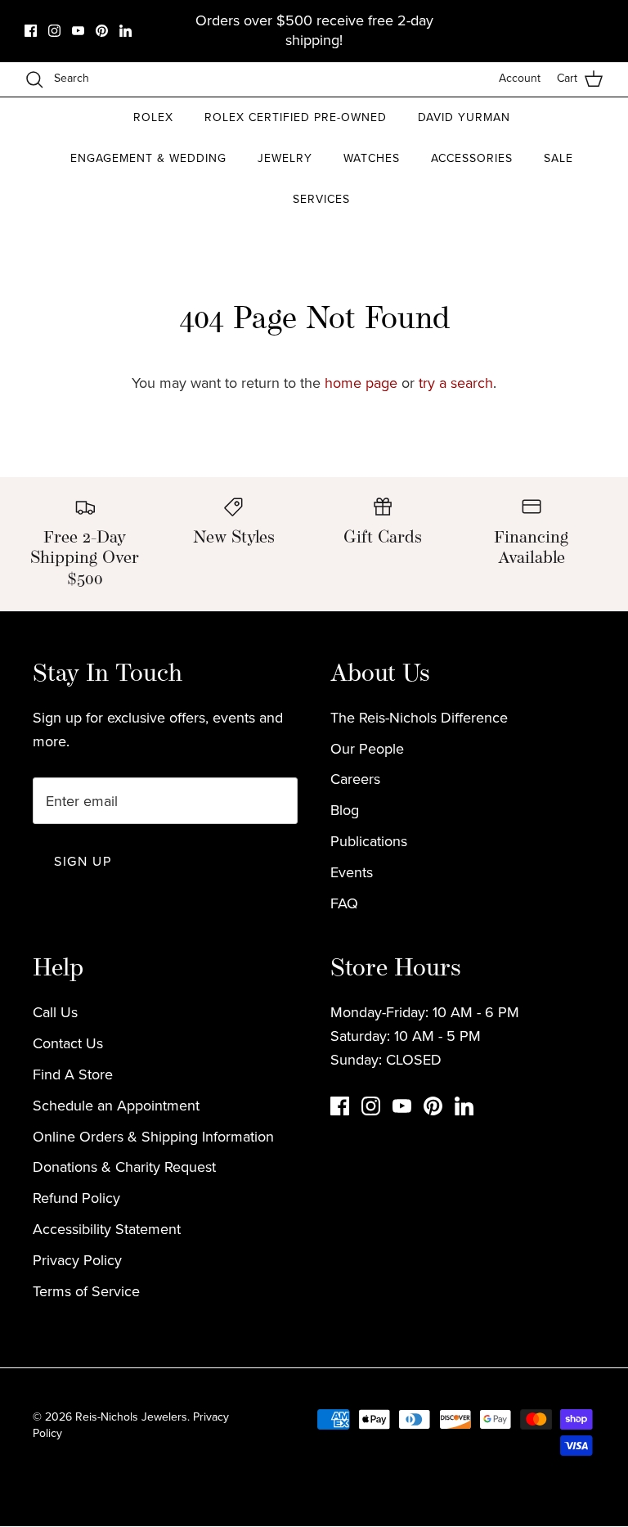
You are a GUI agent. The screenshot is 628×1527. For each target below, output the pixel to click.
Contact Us (68, 1043)
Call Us (55, 1012)
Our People (367, 748)
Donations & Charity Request (124, 1167)
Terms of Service (86, 1291)
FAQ (344, 903)
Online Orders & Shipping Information (153, 1136)
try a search (456, 383)
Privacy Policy (77, 1260)
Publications (368, 841)
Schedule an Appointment (116, 1105)
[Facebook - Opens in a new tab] (31, 31)
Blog (344, 810)
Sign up (82, 861)
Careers (355, 779)
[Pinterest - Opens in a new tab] (102, 31)
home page (361, 383)
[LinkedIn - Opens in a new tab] (125, 31)
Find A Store (73, 1074)
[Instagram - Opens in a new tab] (54, 31)
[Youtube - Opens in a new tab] (78, 31)
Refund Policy (76, 1198)
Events (351, 872)
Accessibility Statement (107, 1229)
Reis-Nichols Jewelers (131, 1417)
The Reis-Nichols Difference (419, 717)
